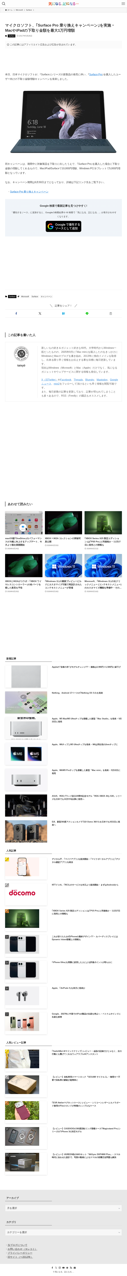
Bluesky (89, 379)
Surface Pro (95, 74)
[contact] (74, 1267)
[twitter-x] (56, 1267)
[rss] (71, 1267)
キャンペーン (46, 296)
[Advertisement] (63, 60)
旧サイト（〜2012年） (20, 1257)
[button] (16, 313)
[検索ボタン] (3, 3)
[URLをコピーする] (111, 313)
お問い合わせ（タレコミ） (22, 1249)
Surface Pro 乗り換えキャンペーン (29, 191)
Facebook (65, 379)
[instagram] (59, 1267)
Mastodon (102, 379)
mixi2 (57, 383)
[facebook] (52, 1267)
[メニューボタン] (123, 3)
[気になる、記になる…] (63, 3)
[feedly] (67, 1267)
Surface (12, 36)
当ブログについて (17, 1245)
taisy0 (21, 365)
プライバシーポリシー (20, 1253)
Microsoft (25, 296)
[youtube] (63, 1267)
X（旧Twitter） (49, 379)
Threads (78, 379)
